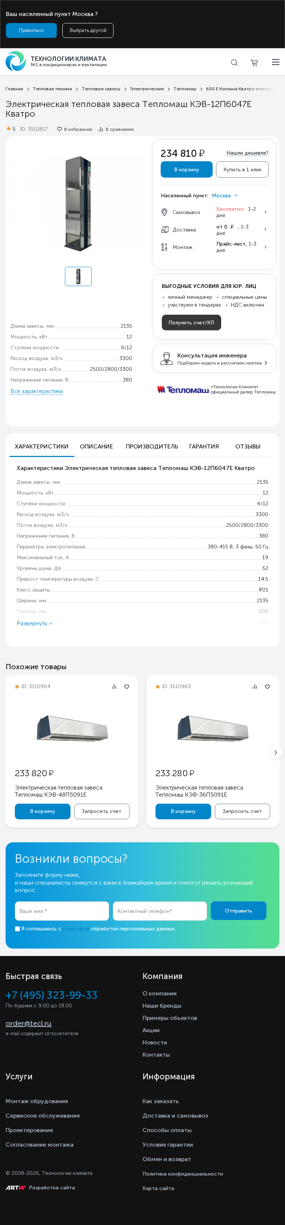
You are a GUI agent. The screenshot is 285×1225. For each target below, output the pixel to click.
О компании (159, 993)
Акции (151, 1030)
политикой (76, 929)
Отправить (238, 911)
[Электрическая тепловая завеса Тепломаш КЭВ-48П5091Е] (72, 753)
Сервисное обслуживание (43, 1115)
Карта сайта (158, 1188)
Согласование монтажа (39, 1144)
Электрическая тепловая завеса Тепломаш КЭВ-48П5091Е (58, 791)
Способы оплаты (166, 1130)
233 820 (34, 773)
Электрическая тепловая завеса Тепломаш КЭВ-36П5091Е (199, 791)
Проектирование (29, 1130)
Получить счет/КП (191, 323)
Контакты (156, 1054)
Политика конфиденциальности (182, 1174)
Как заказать (160, 1101)
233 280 (174, 773)
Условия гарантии (167, 1144)
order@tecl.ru (29, 1023)
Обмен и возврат (166, 1159)
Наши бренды (161, 1005)
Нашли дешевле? (247, 153)
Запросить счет (101, 811)
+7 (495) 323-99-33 (52, 995)
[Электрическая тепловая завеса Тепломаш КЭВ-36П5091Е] (213, 753)
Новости (154, 1042)
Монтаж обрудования (37, 1101)
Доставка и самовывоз (175, 1115)
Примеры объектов (169, 1017)
